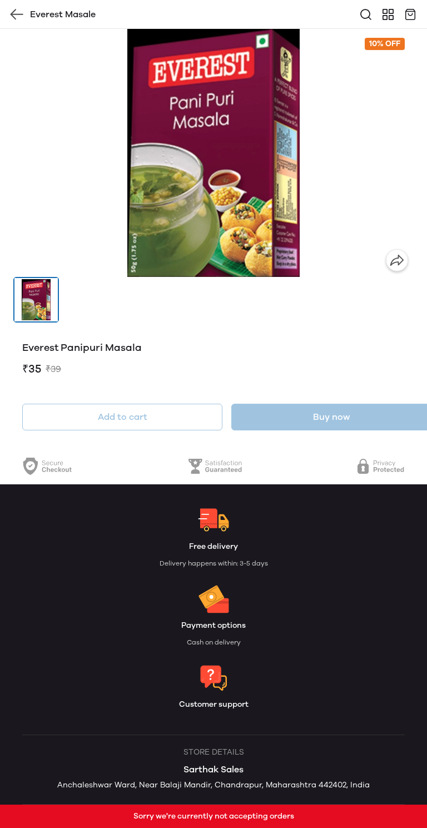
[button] (36, 300)
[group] (213, 153)
